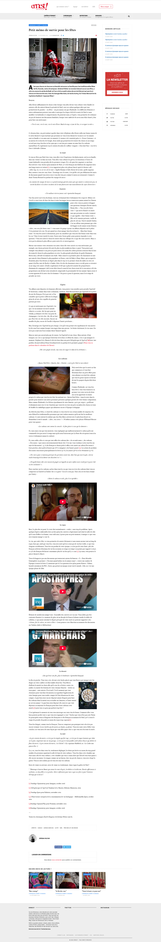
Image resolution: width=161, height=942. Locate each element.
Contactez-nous (45, 929)
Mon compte (105, 6)
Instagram (119, 125)
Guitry (57, 828)
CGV (91, 935)
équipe (75, 6)
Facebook (119, 114)
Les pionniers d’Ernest (81, 935)
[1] (48, 167)
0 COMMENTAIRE (55, 35)
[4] (78, 551)
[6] (70, 720)
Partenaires (70, 935)
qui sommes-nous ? (63, 6)
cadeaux (40, 828)
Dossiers (104, 16)
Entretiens (85, 16)
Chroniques (67, 16)
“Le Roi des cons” (60, 891)
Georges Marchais (49, 828)
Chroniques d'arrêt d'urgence (38, 25)
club (93, 6)
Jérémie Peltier (33, 35)
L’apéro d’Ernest (50, 16)
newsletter (85, 6)
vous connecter (57, 860)
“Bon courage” (33, 891)
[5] (34, 708)
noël (61, 828)
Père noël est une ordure (71, 828)
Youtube (119, 121)
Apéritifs (33, 828)
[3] (80, 448)
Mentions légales (98, 935)
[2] (30, 788)
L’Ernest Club (61, 935)
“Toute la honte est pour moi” (91, 891)
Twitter (119, 117)
